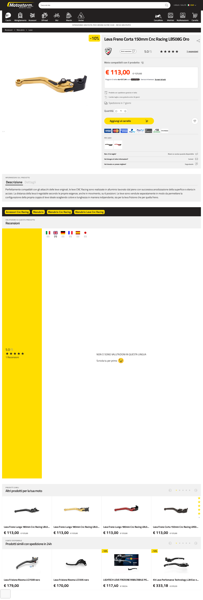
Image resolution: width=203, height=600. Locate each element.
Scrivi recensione (126, 51)
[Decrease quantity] (116, 111)
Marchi (69, 20)
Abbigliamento (20, 20)
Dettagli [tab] (30, 182)
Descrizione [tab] (14, 182)
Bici (56, 20)
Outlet (81, 20)
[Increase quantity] (125, 111)
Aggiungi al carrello (120, 121)
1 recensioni (192, 51)
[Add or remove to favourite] (195, 121)
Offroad (44, 20)
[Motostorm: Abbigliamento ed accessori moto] (21, 5)
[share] (198, 40)
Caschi (8, 20)
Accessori (32, 20)
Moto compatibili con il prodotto (122, 62)
